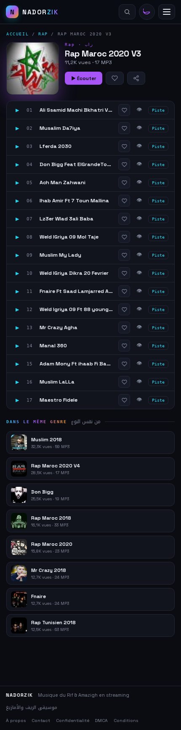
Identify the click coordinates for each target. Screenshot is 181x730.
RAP (43, 34)
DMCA (101, 720)
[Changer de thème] (147, 12)
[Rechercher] (127, 11)
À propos (16, 720)
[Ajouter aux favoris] (115, 78)
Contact (41, 720)
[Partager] (136, 78)
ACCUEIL (17, 34)
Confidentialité (72, 720)
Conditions (126, 720)
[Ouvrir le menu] (166, 11)
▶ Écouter (83, 78)
